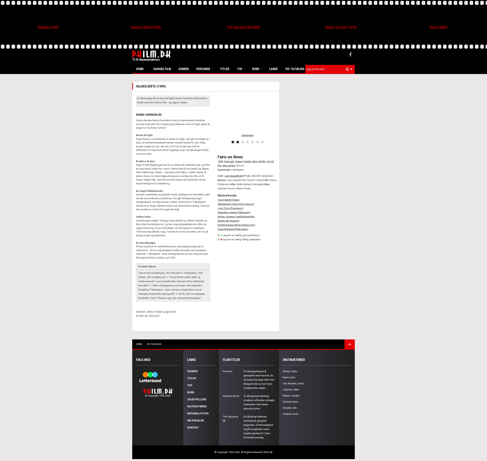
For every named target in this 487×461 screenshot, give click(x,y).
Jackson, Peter (291, 389)
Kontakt (193, 427)
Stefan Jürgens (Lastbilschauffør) (236, 216)
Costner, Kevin (290, 413)
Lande (273, 69)
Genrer (183, 69)
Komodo (227, 371)
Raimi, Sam (289, 377)
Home (140, 69)
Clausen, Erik (290, 407)
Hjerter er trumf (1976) (341, 27)
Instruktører (197, 406)
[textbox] (331, 69)
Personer (203, 69)
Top (239, 69)
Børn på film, (259, 161)
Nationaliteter (197, 413)
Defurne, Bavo (290, 401)
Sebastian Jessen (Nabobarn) (234, 212)
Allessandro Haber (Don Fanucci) (236, 204)
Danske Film (162, 69)
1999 (220, 161)
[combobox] (330, 69)
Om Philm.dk (195, 420)
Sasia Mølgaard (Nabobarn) (233, 229)
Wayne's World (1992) (146, 27)
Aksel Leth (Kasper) (228, 220)
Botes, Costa (290, 371)
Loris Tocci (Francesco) (231, 208)
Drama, (239, 161)
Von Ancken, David (293, 383)
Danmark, (229, 161)
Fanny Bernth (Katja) (229, 199)
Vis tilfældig (294, 69)
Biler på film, (229, 165)
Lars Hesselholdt (233, 175)
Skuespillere (196, 399)
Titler (224, 69)
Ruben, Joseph (291, 395)
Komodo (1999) (48, 27)
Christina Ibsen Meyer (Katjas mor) (236, 225)
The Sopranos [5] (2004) (243, 27)
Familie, (248, 161)
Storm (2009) (438, 27)
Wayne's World (231, 396)
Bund (255, 69)
